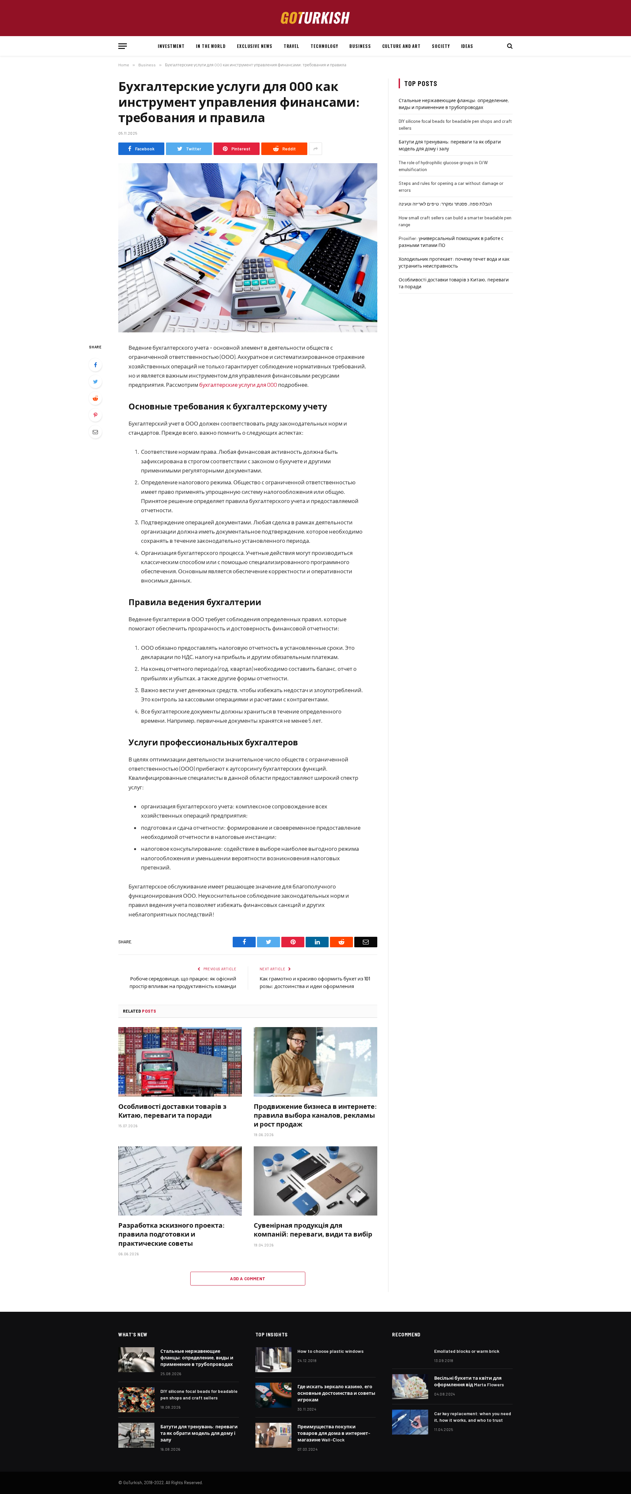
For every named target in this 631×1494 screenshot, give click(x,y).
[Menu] (122, 46)
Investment (171, 46)
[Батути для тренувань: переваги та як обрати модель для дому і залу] (136, 1435)
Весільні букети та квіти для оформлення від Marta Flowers (469, 1381)
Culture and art (401, 46)
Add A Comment (247, 1278)
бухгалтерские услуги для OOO (238, 384)
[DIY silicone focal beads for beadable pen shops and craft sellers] (136, 1399)
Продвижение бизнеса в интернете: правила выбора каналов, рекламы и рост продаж (315, 1115)
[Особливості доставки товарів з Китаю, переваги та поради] (180, 1062)
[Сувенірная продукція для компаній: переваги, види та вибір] (315, 1181)
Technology (324, 46)
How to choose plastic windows (330, 1351)
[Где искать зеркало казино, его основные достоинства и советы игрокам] (273, 1395)
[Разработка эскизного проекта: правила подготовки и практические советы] (180, 1181)
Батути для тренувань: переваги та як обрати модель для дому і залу (199, 1433)
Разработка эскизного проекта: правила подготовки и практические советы (171, 1234)
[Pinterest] (95, 415)
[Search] (509, 46)
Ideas (467, 46)
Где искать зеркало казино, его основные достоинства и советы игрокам (336, 1393)
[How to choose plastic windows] (273, 1359)
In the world (211, 46)
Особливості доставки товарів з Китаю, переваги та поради (172, 1110)
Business (360, 46)
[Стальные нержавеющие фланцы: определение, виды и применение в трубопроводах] (136, 1359)
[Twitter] (95, 381)
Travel (291, 46)
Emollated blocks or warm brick (466, 1351)
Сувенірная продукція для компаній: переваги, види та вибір (313, 1229)
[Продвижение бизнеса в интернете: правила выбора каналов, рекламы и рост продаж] (315, 1062)
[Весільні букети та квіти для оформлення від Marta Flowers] (410, 1386)
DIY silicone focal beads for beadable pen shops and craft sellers (199, 1394)
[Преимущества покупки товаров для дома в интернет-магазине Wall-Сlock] (273, 1435)
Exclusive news (254, 46)
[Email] (95, 431)
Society (441, 46)
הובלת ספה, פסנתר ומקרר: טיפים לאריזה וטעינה (445, 204)
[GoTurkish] (315, 18)
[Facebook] (95, 364)
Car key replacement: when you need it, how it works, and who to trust (472, 1417)
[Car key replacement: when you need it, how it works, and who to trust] (410, 1422)
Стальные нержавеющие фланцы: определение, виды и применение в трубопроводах (196, 1357)
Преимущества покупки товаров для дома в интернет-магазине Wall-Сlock (333, 1433)
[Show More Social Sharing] (315, 149)
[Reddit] (95, 398)
